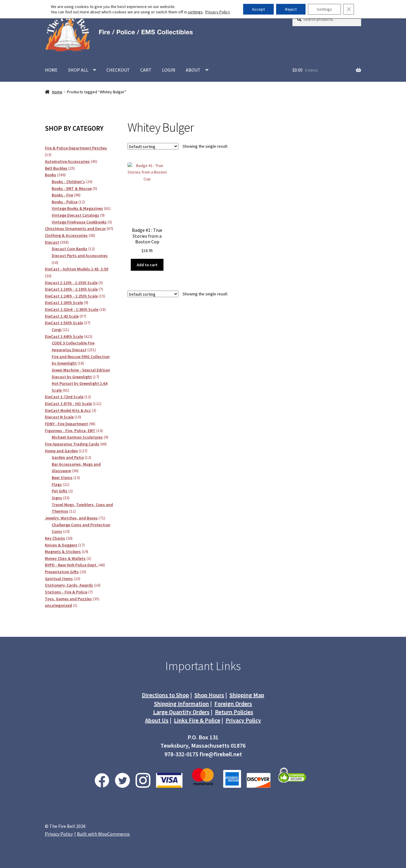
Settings (324, 9)
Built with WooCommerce (103, 834)
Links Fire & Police (197, 720)
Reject (291, 9)
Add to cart (147, 264)
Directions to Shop (165, 695)
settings (195, 12)
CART (146, 70)
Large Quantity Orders (181, 712)
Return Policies (234, 712)
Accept (258, 9)
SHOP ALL (78, 70)
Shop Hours (209, 695)
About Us (157, 720)
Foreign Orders (233, 703)
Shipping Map (246, 695)
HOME (51, 70)
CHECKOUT (118, 70)
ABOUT (193, 70)
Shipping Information (181, 703)
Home (57, 91)
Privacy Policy (243, 720)
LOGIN (168, 70)
